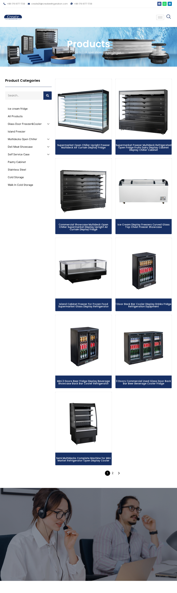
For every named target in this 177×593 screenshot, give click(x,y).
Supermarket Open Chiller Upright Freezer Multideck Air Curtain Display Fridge (83, 146)
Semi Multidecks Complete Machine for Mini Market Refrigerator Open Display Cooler (83, 459)
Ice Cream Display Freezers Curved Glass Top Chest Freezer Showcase (144, 226)
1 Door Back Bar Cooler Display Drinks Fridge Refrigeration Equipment (143, 305)
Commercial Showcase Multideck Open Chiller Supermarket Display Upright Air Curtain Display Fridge (83, 227)
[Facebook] (159, 4)
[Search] (47, 95)
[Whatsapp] (164, 4)
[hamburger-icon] (160, 17)
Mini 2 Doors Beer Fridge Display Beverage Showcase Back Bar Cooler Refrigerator (83, 382)
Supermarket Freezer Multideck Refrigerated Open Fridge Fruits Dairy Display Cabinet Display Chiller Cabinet (143, 147)
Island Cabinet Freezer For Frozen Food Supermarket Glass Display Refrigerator (83, 305)
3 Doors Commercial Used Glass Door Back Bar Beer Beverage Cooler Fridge (143, 382)
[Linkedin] (170, 4)
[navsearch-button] (168, 17)
